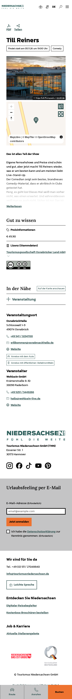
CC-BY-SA (61, 98)
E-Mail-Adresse (23, 503)
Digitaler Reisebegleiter (21, 605)
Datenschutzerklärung (41, 531)
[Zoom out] (11, 112)
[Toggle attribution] (61, 137)
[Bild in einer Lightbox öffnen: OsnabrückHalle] (36, 78)
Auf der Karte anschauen (51, 288)
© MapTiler (28, 137)
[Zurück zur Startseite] (13, 7)
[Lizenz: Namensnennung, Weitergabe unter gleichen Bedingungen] (18, 268)
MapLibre (15, 137)
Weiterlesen (14, 206)
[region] (36, 123)
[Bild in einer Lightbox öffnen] (36, 435)
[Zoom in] (11, 106)
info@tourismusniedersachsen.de (27, 574)
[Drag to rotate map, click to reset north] (11, 118)
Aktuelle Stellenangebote (22, 633)
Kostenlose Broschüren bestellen (27, 612)
